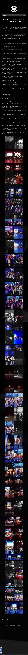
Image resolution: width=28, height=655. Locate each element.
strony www (19, 625)
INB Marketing (13, 625)
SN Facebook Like (4, 646)
